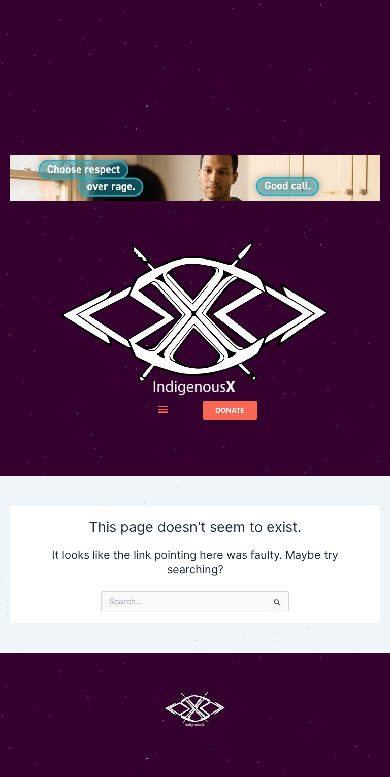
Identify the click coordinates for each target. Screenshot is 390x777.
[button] (163, 409)
